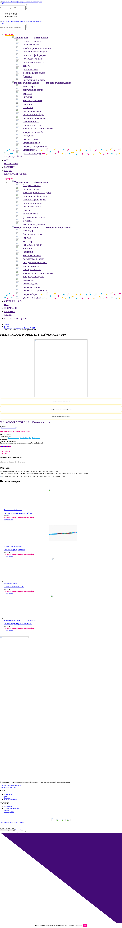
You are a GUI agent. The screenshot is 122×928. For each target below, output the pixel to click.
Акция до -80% (9, 812)
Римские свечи (9, 510)
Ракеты (15, 583)
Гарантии (7, 798)
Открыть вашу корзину (7, 830)
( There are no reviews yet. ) (8, 428)
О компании (8, 794)
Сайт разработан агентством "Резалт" (12, 822)
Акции (6, 810)
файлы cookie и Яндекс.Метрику (52, 925)
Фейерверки (36, 438)
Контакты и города (10, 799)
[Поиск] (26, 6)
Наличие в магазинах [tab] (11, 450)
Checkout (18, 830)
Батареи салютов (13, 438)
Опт (5, 796)
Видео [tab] (6, 453)
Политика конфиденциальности (10, 785)
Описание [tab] (7, 451)
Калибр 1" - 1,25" (25, 438)
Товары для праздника (11, 808)
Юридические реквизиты (8, 787)
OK (85, 925)
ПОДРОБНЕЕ (6, 446)
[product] (63, 497)
